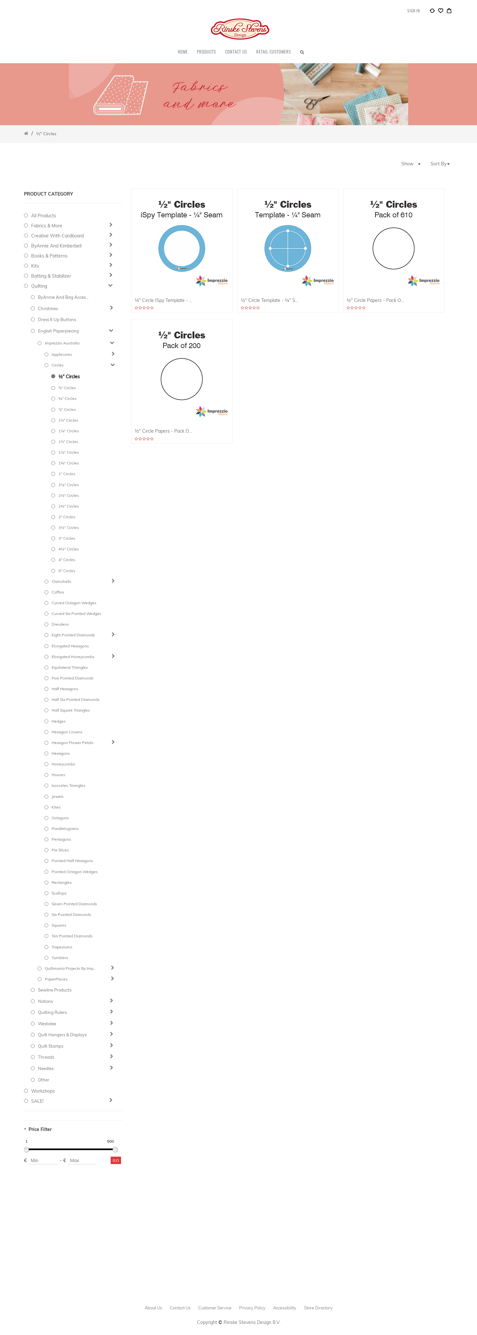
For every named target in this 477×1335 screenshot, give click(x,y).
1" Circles (66, 473)
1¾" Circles (68, 463)
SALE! (37, 1101)
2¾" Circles (68, 506)
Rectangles (62, 882)
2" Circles (66, 516)
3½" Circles (68, 527)
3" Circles (66, 538)
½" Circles (69, 376)
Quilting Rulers (52, 1012)
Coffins (58, 592)
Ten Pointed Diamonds (72, 935)
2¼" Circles (68, 484)
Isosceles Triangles (68, 785)
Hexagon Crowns (67, 731)
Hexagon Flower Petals (72, 742)
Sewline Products (54, 989)
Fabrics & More (46, 226)
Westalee (47, 1023)
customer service (214, 1307)
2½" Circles (68, 495)
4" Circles (66, 559)
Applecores (62, 354)
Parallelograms (65, 828)
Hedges (59, 721)
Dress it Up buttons (57, 319)
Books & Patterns (49, 256)
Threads (46, 1057)
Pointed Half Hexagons (72, 860)
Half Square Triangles (71, 710)
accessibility (284, 1307)
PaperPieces (56, 979)
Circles (58, 365)
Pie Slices (60, 850)
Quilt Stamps (50, 1046)
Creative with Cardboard (57, 236)
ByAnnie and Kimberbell (56, 246)
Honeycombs (63, 764)
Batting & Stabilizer (51, 276)
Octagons (60, 817)
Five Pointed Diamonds (72, 678)
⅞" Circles (67, 409)
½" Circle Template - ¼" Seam (270, 300)
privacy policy (252, 1307)
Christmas (48, 308)
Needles (46, 1068)
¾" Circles (67, 398)
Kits (35, 266)
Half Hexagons (65, 688)
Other (43, 1079)
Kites (56, 807)
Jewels (58, 796)
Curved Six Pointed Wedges (76, 613)
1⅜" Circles (68, 441)
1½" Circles (68, 452)
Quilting (39, 286)
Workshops (43, 1091)
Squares (59, 925)
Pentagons (61, 839)
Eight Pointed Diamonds (73, 634)
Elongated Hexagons (70, 645)
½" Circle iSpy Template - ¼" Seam (164, 300)
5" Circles (66, 570)
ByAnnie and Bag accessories (63, 297)
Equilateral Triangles (70, 667)
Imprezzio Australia (62, 343)
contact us (180, 1307)
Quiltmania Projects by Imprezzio (70, 968)
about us (153, 1307)
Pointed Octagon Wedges (75, 871)
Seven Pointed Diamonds (74, 903)
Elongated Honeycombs (73, 656)
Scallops (59, 893)
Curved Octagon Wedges (74, 602)
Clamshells (61, 581)
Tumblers (60, 957)
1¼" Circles (68, 430)
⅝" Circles (67, 387)
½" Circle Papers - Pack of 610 (376, 300)
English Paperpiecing (58, 330)
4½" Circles (68, 549)
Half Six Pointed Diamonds (76, 699)
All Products (43, 216)
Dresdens (60, 624)
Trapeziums (62, 946)
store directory (318, 1307)
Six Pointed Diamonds (71, 914)
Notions (45, 1001)
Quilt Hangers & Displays (62, 1034)
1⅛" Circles (68, 420)
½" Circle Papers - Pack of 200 (164, 431)
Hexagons (61, 753)
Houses (58, 774)
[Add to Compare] (432, 12)
